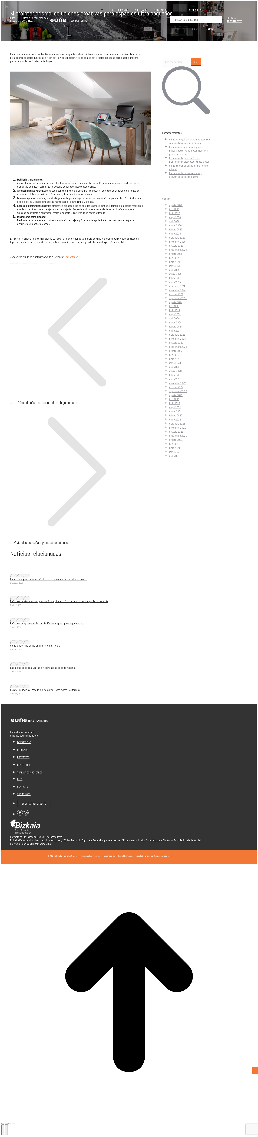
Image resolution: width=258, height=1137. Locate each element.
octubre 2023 (176, 342)
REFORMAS (22, 749)
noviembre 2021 (177, 427)
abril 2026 (174, 221)
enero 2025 (175, 282)
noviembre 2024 (177, 290)
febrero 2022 (175, 415)
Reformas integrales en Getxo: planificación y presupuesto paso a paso (47, 623)
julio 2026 (174, 209)
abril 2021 (174, 456)
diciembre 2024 (177, 286)
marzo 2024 (175, 322)
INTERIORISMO (24, 742)
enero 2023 (175, 379)
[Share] (6, 1123)
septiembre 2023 (178, 346)
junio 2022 (174, 403)
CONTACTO (22, 786)
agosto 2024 (175, 302)
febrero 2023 (175, 375)
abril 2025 (174, 270)
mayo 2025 (175, 266)
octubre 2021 (176, 431)
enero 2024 (175, 330)
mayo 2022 (175, 407)
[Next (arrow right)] (6, 1129)
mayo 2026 (175, 217)
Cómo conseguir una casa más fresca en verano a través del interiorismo (48, 579)
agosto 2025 (175, 253)
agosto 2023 (176, 350)
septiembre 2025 (178, 249)
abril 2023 (174, 367)
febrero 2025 (175, 278)
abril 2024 (174, 318)
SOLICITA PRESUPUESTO (34, 803)
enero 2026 (175, 233)
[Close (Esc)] (2, 1123)
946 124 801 (24, 794)
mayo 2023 (175, 363)
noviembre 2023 (177, 338)
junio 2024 (174, 310)
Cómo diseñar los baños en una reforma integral (35, 645)
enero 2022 (175, 419)
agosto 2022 (176, 395)
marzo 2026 (175, 225)
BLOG (19, 779)
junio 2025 (174, 262)
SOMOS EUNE (24, 765)
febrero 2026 (175, 229)
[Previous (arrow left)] (2, 1129)
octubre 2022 (176, 387)
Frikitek (119, 856)
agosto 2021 (176, 439)
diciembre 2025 (177, 237)
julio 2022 (174, 399)
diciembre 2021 (177, 423)
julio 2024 (174, 306)
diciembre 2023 (177, 334)
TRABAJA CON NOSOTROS (29, 772)
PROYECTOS (23, 757)
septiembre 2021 (178, 435)
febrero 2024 (175, 326)
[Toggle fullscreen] (9, 1123)
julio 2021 (174, 443)
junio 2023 (174, 359)
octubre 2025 (176, 245)
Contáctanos (71, 257)
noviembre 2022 (177, 383)
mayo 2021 (175, 452)
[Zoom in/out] (13, 1123)
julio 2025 (174, 257)
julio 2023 (174, 354)
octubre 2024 (176, 294)
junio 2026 (174, 213)
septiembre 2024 (178, 298)
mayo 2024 (175, 314)
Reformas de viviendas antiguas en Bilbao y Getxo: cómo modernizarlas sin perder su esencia (59, 601)
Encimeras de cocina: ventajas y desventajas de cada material (42, 668)
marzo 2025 (175, 274)
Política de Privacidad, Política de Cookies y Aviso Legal (148, 856)
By (36, 263)
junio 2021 (174, 447)
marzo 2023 (175, 371)
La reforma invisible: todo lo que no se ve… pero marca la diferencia (45, 690)
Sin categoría (24, 263)
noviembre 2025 (177, 241)
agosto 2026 (176, 205)
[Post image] (19, 575)
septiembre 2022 (178, 391)
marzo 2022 (175, 411)
